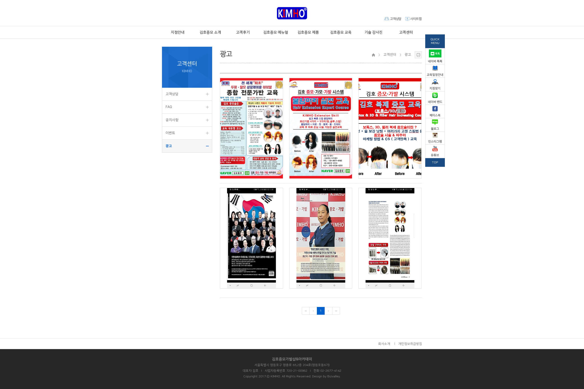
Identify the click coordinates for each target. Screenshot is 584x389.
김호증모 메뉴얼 (275, 32)
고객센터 (406, 32)
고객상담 (395, 19)
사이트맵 (415, 19)
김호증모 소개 (210, 32)
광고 (169, 146)
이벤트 (170, 133)
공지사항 (172, 120)
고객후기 (243, 32)
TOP (435, 162)
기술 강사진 (374, 32)
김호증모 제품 (308, 32)
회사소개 (384, 344)
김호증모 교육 (341, 32)
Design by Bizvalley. (326, 376)
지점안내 (178, 32)
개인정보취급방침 (410, 344)
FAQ (169, 107)
